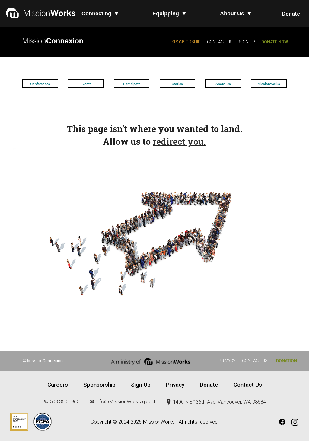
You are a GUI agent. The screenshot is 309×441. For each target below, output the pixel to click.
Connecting (100, 14)
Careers (57, 385)
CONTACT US (220, 42)
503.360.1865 (64, 401)
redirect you (178, 141)
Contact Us (248, 385)
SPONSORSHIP (186, 42)
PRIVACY (227, 360)
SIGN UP (246, 42)
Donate (291, 14)
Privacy (175, 385)
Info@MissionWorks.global (125, 401)
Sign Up (141, 385)
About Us (236, 14)
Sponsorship (99, 385)
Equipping (169, 14)
